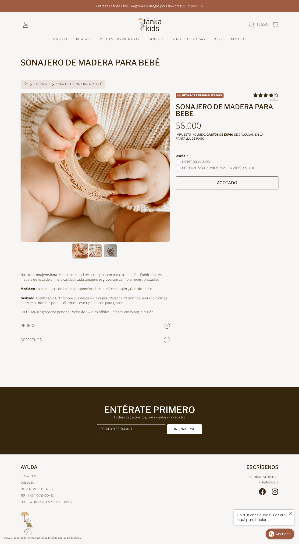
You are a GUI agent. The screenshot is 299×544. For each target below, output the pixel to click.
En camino (42, 84)
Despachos (28, 476)
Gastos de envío (219, 134)
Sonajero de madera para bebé (79, 84)
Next (165, 167)
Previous (25, 167)
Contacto (27, 483)
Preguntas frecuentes (37, 489)
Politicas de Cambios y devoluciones (46, 502)
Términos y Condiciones (37, 495)
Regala (82, 39)
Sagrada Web (71, 538)
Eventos (154, 39)
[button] (259, 25)
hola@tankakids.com (263, 476)
